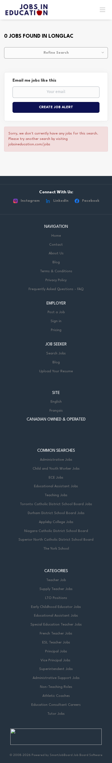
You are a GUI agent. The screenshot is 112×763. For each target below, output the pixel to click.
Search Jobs (56, 353)
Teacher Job (56, 580)
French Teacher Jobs (56, 633)
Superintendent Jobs (56, 669)
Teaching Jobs (56, 495)
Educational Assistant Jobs (56, 486)
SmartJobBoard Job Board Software (76, 755)
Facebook (90, 201)
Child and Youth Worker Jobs (56, 468)
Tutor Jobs (56, 714)
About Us (56, 253)
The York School (56, 548)
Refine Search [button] (56, 52)
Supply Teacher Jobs (56, 589)
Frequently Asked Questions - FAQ (56, 289)
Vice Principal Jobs (56, 660)
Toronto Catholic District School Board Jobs (56, 504)
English (56, 401)
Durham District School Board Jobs (56, 513)
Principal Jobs (56, 651)
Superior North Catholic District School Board (56, 539)
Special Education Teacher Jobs (56, 624)
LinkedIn (61, 201)
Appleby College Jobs (56, 522)
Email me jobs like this (34, 81)
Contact (56, 244)
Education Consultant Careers (56, 705)
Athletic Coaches (56, 696)
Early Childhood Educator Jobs (56, 607)
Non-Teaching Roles (56, 687)
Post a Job (56, 312)
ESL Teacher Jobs (56, 642)
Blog (56, 262)
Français (56, 410)
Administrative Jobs (56, 459)
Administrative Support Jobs (56, 678)
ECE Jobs (56, 477)
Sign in (56, 321)
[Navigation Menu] (102, 9)
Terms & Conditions (56, 271)
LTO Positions (56, 598)
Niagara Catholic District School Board (56, 531)
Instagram (30, 201)
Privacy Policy (56, 280)
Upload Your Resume (56, 371)
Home (56, 236)
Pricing (56, 330)
